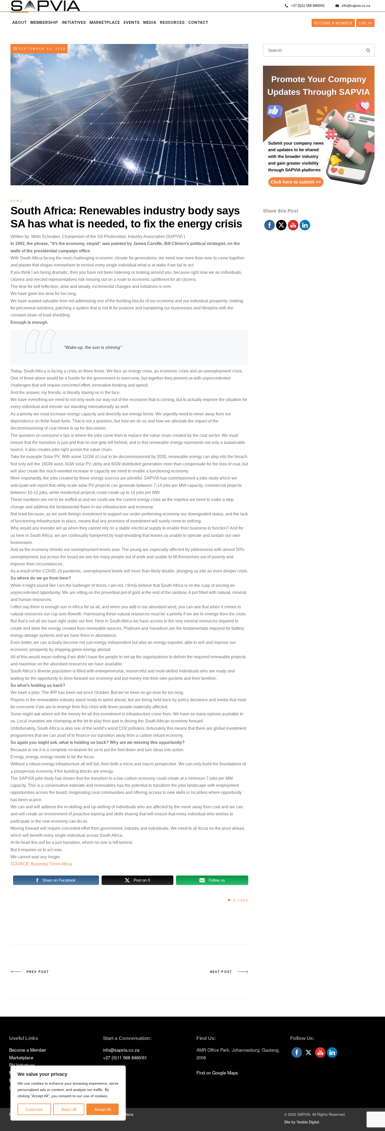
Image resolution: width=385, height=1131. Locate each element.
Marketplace (21, 1057)
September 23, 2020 (41, 49)
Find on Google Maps (217, 1072)
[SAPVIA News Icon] (319, 135)
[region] (68, 1093)
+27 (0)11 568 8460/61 (125, 1057)
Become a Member (333, 23)
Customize (34, 1109)
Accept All (103, 1109)
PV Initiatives (22, 1065)
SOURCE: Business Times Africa (41, 864)
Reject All (68, 1109)
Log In (365, 23)
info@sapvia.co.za (121, 1049)
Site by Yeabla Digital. (302, 1121)
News (16, 201)
